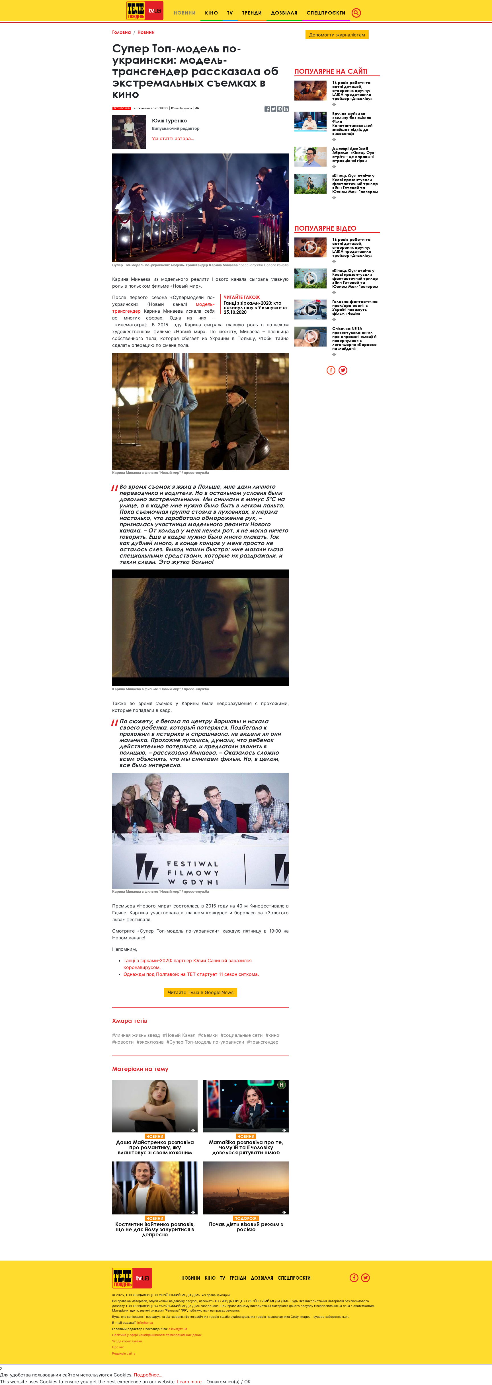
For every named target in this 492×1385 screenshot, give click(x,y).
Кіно (210, 1277)
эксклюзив (152, 1042)
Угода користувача (127, 1341)
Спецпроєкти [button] (326, 12)
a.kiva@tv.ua (178, 1329)
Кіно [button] (211, 12)
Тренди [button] (252, 12)
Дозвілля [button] (284, 12)
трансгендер (264, 1042)
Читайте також (256, 304)
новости (124, 1042)
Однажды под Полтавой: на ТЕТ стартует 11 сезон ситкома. (191, 974)
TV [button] (230, 12)
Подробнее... (148, 1375)
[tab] (331, 370)
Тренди (238, 1277)
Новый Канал (180, 1035)
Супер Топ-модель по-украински (206, 1042)
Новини (146, 32)
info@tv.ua (145, 1323)
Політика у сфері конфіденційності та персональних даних (157, 1335)
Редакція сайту (124, 1353)
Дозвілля (262, 1277)
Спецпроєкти (294, 1277)
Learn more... (191, 1381)
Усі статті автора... (173, 138)
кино (273, 1035)
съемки (209, 1035)
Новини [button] (185, 12)
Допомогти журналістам (337, 35)
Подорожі (246, 1218)
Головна (121, 32)
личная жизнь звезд (137, 1035)
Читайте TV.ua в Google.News (200, 992)
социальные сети (243, 1035)
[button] (358, 13)
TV (222, 1277)
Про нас (118, 1347)
